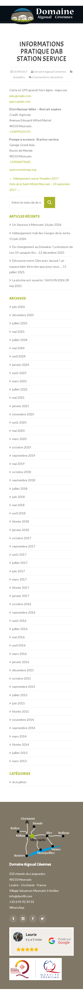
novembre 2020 (23, 414)
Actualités (19, 77)
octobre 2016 (21, 604)
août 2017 (19, 554)
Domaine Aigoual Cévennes (49, 71)
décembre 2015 (23, 670)
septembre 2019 (23, 455)
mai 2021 (18, 397)
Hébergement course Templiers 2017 (34, 178)
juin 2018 (18, 497)
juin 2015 (18, 703)
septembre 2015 (23, 686)
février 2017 (20, 587)
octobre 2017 (21, 538)
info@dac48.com (20, 896)
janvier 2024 (20, 365)
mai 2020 (18, 430)
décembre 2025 (23, 315)
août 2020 (19, 422)
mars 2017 (19, 579)
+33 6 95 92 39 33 (21, 902)
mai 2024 (18, 348)
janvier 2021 (20, 406)
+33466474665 (20, 162)
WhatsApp (16, 907)
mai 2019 (18, 464)
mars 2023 (19, 381)
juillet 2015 (19, 695)
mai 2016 (18, 637)
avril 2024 (18, 356)
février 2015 (20, 711)
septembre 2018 (23, 480)
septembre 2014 (23, 728)
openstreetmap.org (22, 169)
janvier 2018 (20, 530)
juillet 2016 (19, 629)
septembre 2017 (23, 546)
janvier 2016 (20, 662)
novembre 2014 (23, 720)
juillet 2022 (19, 389)
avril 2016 (18, 645)
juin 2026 (18, 307)
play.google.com (20, 96)
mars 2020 (19, 439)
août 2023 (19, 373)
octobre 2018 (21, 472)
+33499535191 (20, 131)
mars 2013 (19, 761)
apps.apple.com (20, 101)
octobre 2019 (21, 447)
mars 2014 (19, 736)
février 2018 (20, 521)
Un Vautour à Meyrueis (28, 224)
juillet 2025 (19, 323)
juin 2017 (18, 571)
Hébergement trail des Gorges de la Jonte (41, 233)
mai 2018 (18, 505)
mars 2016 (19, 654)
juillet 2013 (19, 753)
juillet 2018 (19, 488)
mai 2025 (18, 331)
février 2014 (20, 744)
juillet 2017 (19, 563)
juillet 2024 (19, 340)
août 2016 (19, 620)
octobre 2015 (21, 678)
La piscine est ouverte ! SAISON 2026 (38, 280)
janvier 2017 (20, 596)
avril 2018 (18, 513)
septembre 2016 (23, 612)
